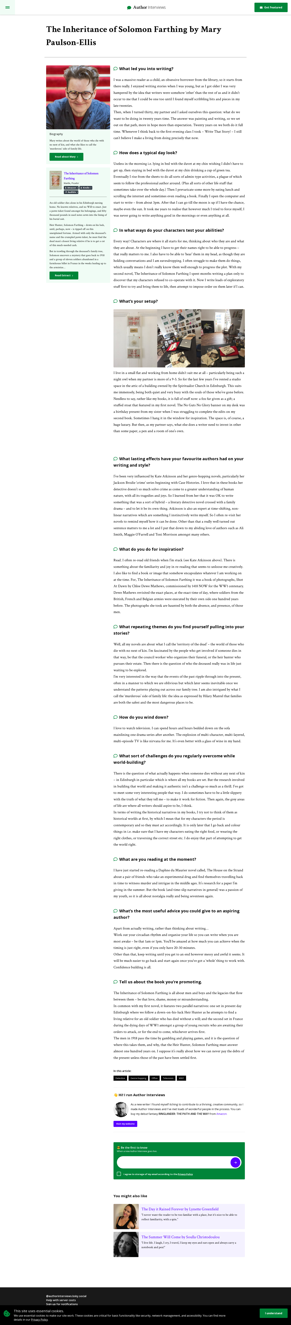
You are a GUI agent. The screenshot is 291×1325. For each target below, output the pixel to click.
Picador (75, 183)
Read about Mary (65, 156)
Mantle (67, 183)
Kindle (86, 187)
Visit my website (125, 1123)
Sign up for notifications (62, 1304)
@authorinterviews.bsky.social (66, 1296)
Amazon (71, 187)
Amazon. (221, 1114)
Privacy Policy (185, 1174)
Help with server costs (61, 1300)
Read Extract (63, 275)
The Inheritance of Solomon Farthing (81, 176)
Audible (71, 192)
